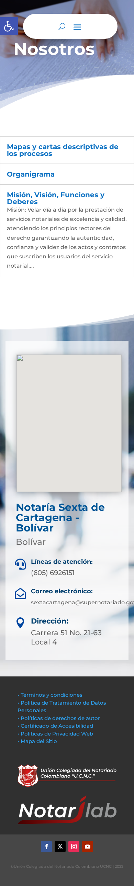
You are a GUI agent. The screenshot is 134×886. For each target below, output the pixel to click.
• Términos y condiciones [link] (50, 695)
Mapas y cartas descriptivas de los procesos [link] (63, 150)
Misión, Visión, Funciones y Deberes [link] (55, 198)
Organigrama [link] (31, 174)
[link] (9, 26)
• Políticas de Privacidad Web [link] (55, 733)
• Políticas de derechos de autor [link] (59, 718)
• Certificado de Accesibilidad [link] (55, 725)
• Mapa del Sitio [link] (38, 741)
